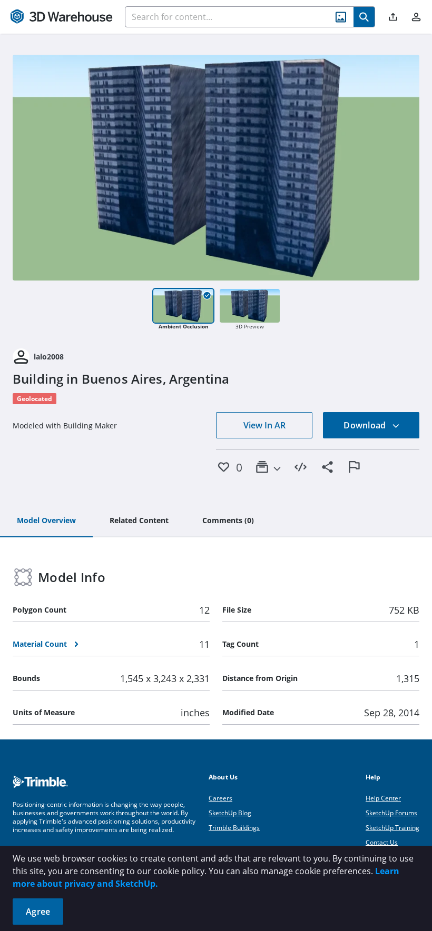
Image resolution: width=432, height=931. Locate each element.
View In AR (264, 425)
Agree (38, 911)
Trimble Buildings (234, 827)
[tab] (46, 521)
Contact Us (382, 842)
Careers (220, 798)
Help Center (383, 798)
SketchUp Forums (391, 812)
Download (365, 425)
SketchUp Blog (230, 812)
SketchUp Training (392, 827)
